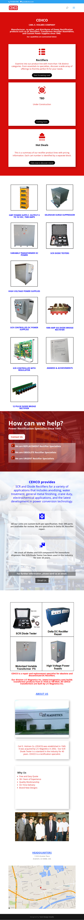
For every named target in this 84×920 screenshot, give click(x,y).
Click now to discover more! (42, 163)
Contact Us (17, 436)
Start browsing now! (42, 75)
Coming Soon (41, 122)
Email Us (42, 580)
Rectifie (41, 60)
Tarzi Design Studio (46, 917)
